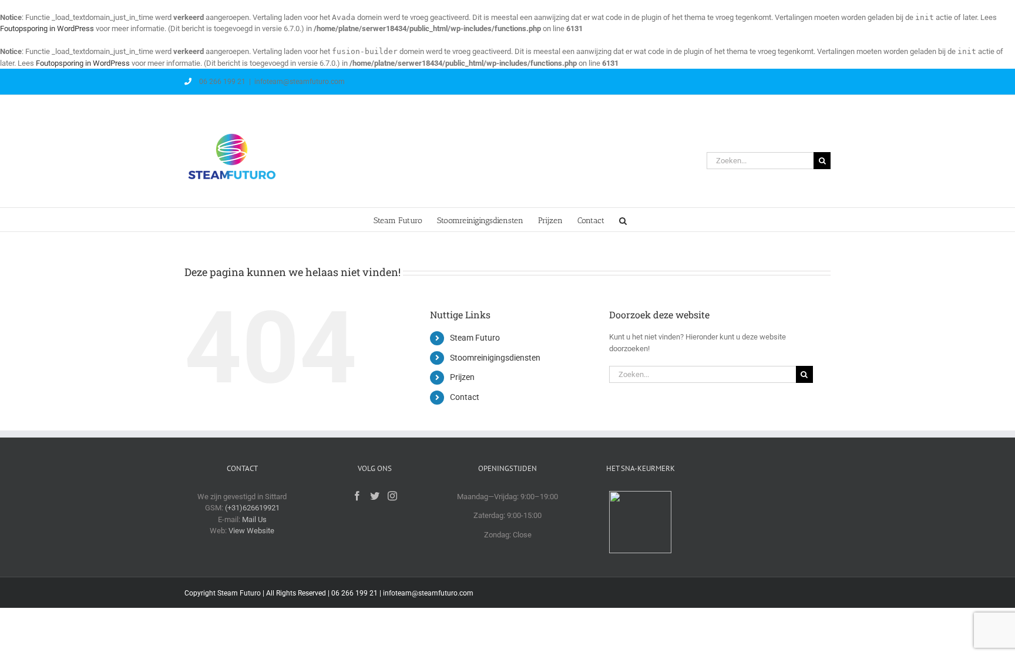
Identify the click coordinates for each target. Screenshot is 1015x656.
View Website (251, 530)
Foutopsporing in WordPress (47, 28)
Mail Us (254, 519)
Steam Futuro (475, 337)
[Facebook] (357, 495)
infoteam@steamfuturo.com (299, 82)
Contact (464, 397)
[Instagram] (392, 495)
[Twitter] (374, 495)
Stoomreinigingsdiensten (495, 357)
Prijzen (462, 377)
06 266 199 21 (221, 82)
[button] (623, 219)
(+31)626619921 (252, 507)
